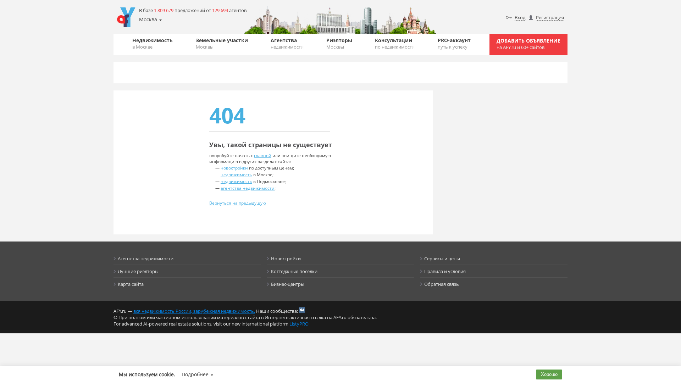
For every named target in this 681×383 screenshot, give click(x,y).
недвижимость (236, 175)
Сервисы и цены (442, 258)
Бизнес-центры (287, 284)
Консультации (395, 43)
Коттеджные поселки (294, 271)
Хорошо (549, 374)
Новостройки (286, 258)
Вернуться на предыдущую (237, 203)
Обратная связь (441, 284)
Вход (520, 17)
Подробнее (195, 374)
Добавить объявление (528, 43)
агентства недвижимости (248, 188)
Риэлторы (339, 43)
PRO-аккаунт (454, 43)
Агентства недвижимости (145, 258)
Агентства (287, 43)
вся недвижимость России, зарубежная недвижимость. (194, 311)
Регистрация (550, 17)
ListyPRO (299, 324)
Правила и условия (445, 271)
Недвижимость (152, 43)
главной (262, 155)
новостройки (234, 168)
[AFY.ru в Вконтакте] (302, 310)
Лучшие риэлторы (138, 271)
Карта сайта (131, 284)
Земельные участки (222, 43)
